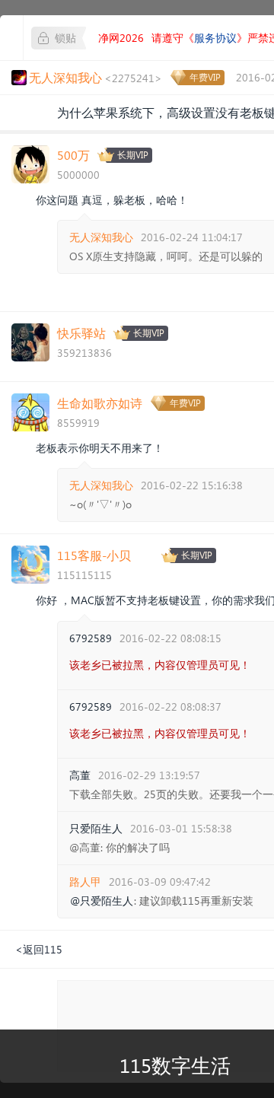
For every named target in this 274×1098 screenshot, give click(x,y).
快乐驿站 (81, 333)
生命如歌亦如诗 (99, 403)
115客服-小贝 (94, 555)
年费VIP (205, 77)
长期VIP (132, 155)
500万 (73, 155)
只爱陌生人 (96, 828)
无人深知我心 (101, 237)
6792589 (90, 638)
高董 (80, 775)
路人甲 (85, 881)
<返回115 (38, 949)
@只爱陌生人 (101, 901)
